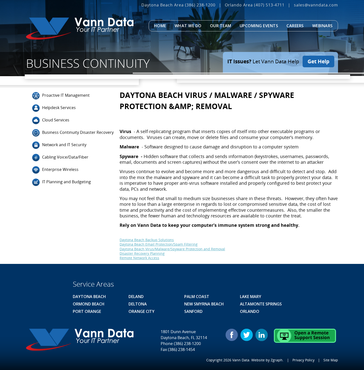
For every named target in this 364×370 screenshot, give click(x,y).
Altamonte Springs (261, 304)
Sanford (193, 311)
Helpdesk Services (59, 107)
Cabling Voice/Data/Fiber (65, 157)
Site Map (330, 360)
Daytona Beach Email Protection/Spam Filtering (159, 244)
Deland (136, 296)
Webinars (322, 25)
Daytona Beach (89, 296)
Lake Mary (250, 296)
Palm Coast (196, 296)
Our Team (220, 25)
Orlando (249, 311)
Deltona (138, 304)
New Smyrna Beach (204, 304)
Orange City (142, 311)
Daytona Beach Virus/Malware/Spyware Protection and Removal (172, 249)
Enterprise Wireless (60, 169)
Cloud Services (55, 120)
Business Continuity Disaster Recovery (78, 132)
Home (160, 25)
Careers (295, 25)
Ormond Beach (88, 304)
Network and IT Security (64, 144)
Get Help (318, 61)
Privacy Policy (303, 360)
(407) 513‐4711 (269, 5)
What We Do (188, 25)
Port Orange (87, 311)
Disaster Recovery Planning (142, 253)
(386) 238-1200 (200, 5)
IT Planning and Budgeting (66, 182)
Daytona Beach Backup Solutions (147, 239)
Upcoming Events (259, 25)
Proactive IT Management (66, 95)
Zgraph (277, 360)
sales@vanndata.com (316, 5)
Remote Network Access (139, 257)
